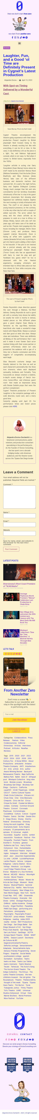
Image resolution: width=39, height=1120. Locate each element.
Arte (10, 769)
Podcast (7, 748)
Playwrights (8, 914)
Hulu (16, 848)
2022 (29, 756)
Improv (29, 851)
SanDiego (22, 932)
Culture (25, 814)
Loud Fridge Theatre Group (15, 869)
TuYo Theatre (9, 990)
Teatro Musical (25, 964)
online (12, 901)
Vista (30, 993)
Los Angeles (25, 866)
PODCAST (8, 916)
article (15, 769)
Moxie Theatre (17, 877)
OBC (20, 895)
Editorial (21, 743)
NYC (15, 895)
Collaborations (20, 738)
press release (19, 916)
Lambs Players (10, 861)
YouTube (19, 998)
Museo (21, 880)
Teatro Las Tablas (24, 961)
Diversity (26, 821)
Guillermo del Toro (11, 845)
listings (7, 866)
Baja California (28, 774)
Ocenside (23, 898)
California (23, 787)
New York (25, 893)
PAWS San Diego (11, 909)
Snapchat (15, 953)
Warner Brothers (10, 996)
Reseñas (24, 748)
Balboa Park (9, 777)
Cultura (18, 814)
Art (5, 769)
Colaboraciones (10, 743)
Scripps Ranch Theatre (13, 935)
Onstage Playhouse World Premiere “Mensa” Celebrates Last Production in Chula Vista (27, 599)
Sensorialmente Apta (21, 948)
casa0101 (7, 790)
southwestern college (12, 956)
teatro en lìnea (10, 961)
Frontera (16, 843)
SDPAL (6, 938)
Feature (15, 740)
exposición (8, 837)
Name (6, 512)
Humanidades (25, 848)
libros (29, 864)
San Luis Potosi (10, 932)
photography (20, 911)
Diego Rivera (11, 819)
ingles (6, 853)
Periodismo (8, 911)
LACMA (15, 858)
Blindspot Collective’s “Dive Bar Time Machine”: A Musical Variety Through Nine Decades (27, 636)
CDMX (31, 790)
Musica (7, 885)
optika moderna (18, 903)
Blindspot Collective (17, 779)
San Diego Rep (26, 930)
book (6, 782)
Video (22, 740)
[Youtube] (24, 37)
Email (6, 521)
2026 (24, 758)
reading (16, 919)
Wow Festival (9, 998)
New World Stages (11, 893)
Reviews (7, 48)
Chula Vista (8, 798)
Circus (27, 800)
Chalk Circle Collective (13, 795)
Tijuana (25, 982)
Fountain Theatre (20, 840)
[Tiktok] (21, 37)
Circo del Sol (18, 800)
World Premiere (25, 996)
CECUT (7, 792)
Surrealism (8, 959)
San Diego (8, 924)
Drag (28, 824)
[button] (19, 43)
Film (33, 837)
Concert (14, 808)
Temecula (15, 967)
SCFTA (30, 932)
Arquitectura (30, 766)
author (27, 769)
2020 (17, 756)
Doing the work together (14, 824)
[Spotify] (26, 37)
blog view (31, 779)
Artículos (16, 748)
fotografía (8, 840)
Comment (8, 484)
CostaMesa (8, 814)
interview (23, 853)
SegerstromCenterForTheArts (16, 943)
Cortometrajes (19, 811)
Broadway (28, 782)
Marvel (6, 874)
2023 (6, 758)
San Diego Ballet (20, 924)
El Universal (16, 832)
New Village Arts (26, 890)
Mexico (22, 874)
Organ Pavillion (17, 906)
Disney (21, 819)
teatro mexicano (10, 964)
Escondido (8, 835)
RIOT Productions (25, 922)
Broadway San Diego (12, 785)
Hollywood (8, 848)
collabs (7, 806)
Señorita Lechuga (11, 945)
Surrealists (18, 959)
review (13, 922)
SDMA (26, 935)
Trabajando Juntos (11, 988)
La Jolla (7, 858)
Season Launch (17, 938)
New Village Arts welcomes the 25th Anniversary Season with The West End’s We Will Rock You (28, 617)
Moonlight (31, 874)
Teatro (26, 959)
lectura (20, 861)
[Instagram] (15, 37)
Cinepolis (7, 800)
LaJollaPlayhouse (27, 858)
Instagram (14, 853)
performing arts (25, 909)
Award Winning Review (13, 771)
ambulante (19, 763)
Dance (13, 816)
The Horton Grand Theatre (15, 969)
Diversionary (16, 821)
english (25, 832)
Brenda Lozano (16, 782)
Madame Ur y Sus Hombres (21, 872)
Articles (18, 745)
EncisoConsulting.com (28, 1046)
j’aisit (6, 856)
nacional (28, 885)
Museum (23, 882)
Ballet (17, 777)
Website (6, 530)
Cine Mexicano (26, 798)
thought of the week (12, 982)
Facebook (18, 837)
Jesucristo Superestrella (25, 856)
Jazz (11, 856)
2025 (18, 758)
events (25, 835)
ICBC (6, 851)
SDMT (33, 935)
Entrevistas (8, 745)
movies (7, 877)
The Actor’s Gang (27, 967)
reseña (6, 922)
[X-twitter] (18, 37)
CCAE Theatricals (20, 790)
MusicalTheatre (17, 885)
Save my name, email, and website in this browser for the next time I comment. (18, 542)
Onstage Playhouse (24, 901)
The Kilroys (23, 972)
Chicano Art (29, 795)
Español (17, 835)
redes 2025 (25, 919)
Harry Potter (26, 845)
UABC (18, 990)
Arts (22, 769)
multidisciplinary (10, 880)
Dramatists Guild (10, 827)
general (25, 843)
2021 (23, 756)
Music (30, 882)
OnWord (7, 903)
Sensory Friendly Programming (16, 951)
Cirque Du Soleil (10, 803)
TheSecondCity (29, 980)
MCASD (14, 874)
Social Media (25, 953)
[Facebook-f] (12, 37)
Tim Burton (19, 985)
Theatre (18, 980)
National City (9, 887)
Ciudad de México (26, 803)
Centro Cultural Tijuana (20, 792)
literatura (15, 866)
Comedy (14, 806)
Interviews (26, 745)
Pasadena (29, 906)
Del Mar (21, 816)
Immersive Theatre (17, 851)
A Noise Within (21, 761)
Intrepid (32, 853)
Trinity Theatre (27, 988)
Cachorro (13, 787)
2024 (12, 758)
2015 (11, 756)
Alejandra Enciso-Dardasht (17, 101)
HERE (15, 406)
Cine (16, 798)
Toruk (28, 985)
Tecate (6, 967)
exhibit (32, 835)
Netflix (19, 887)
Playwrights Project (23, 914)
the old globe (25, 977)
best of (24, 777)
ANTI (22, 766)
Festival (27, 837)
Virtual (23, 993)
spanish (26, 956)
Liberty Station (19, 864)
